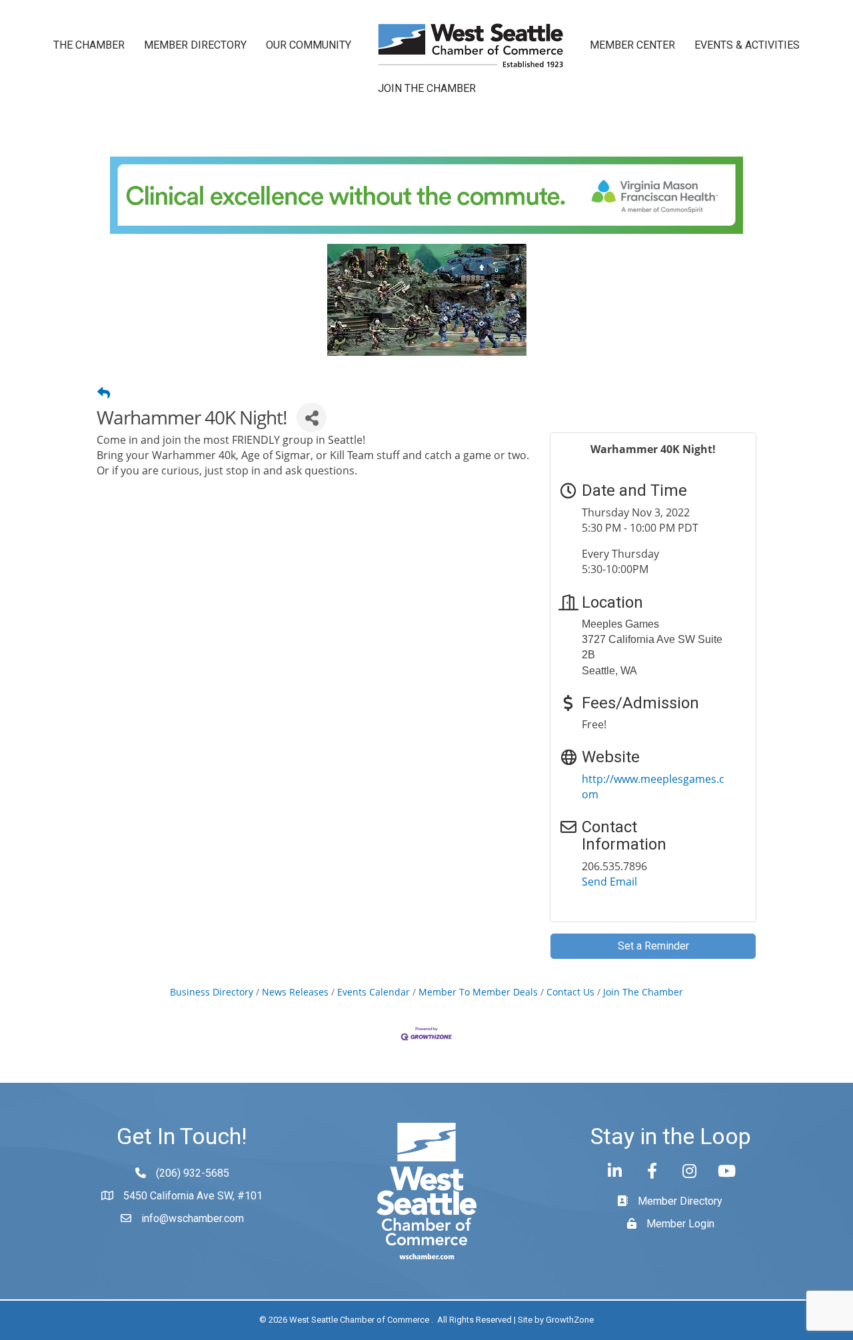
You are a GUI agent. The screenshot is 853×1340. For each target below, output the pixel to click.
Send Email (609, 881)
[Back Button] (103, 393)
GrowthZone (570, 1320)
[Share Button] (312, 417)
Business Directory (211, 992)
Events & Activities (747, 45)
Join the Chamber (427, 88)
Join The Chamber (643, 992)
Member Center (632, 45)
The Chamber (89, 45)
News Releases (295, 992)
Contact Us (570, 992)
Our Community (308, 45)
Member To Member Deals (478, 992)
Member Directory (195, 45)
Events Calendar (373, 992)
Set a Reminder (653, 946)
